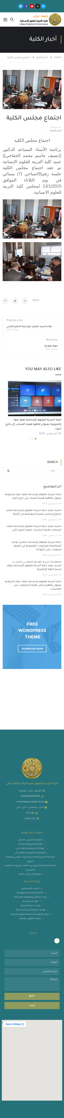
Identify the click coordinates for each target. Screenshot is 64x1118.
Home (57, 57)
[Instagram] (37, 6)
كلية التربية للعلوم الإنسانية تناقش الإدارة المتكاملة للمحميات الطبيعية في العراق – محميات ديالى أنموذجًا (36, 546)
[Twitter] (43, 6)
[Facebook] (25, 301)
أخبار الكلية (42, 57)
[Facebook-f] (26, 6)
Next (32, 996)
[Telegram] (20, 6)
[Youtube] (32, 6)
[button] (35, 439)
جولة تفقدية (51, 346)
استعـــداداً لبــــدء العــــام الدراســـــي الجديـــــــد (34, 566)
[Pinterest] (5, 301)
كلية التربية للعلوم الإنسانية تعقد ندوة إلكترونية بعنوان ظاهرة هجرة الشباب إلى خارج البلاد (33, 425)
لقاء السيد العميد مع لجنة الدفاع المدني (29, 326)
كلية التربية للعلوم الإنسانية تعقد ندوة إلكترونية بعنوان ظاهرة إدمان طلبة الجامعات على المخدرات (33, 585)
